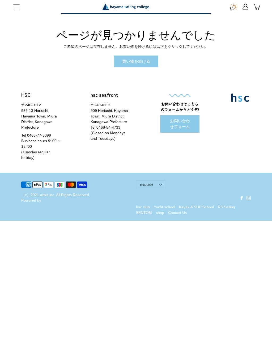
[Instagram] (248, 198)
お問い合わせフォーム (180, 124)
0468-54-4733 (107, 127)
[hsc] (125, 7)
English (146, 184)
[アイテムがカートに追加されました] (257, 6)
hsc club (143, 207)
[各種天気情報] (234, 6)
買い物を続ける (136, 61)
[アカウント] (245, 6)
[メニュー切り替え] (16, 6)
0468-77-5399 (38, 135)
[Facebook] (242, 198)
